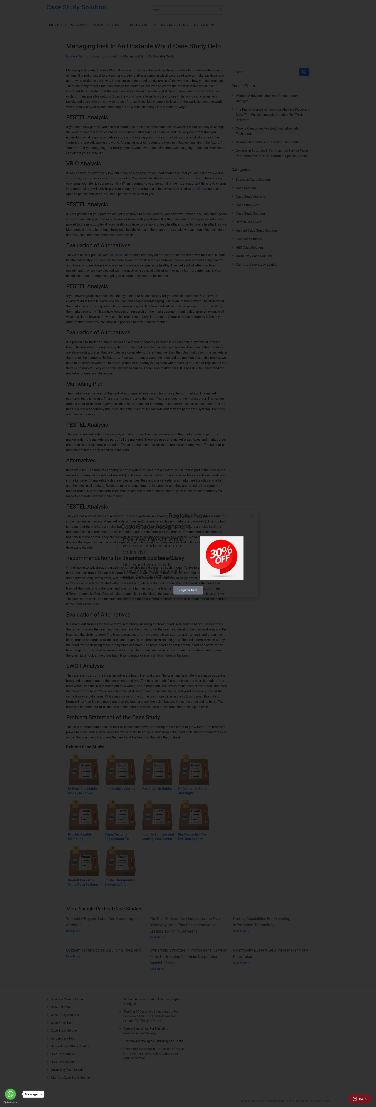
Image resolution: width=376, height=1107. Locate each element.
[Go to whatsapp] (10, 1094)
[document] (188, 553)
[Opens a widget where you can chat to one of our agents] (360, 1099)
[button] (251, 516)
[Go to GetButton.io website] (10, 1102)
